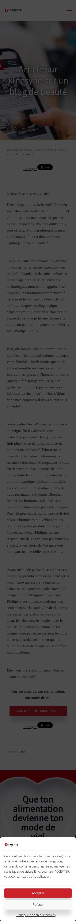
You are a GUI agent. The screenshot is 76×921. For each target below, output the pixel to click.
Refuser (38, 905)
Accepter (38, 893)
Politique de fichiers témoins (36, 915)
